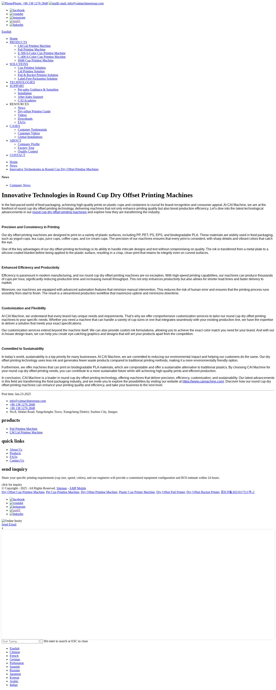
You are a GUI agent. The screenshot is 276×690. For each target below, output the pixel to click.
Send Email (9, 524)
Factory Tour (26, 147)
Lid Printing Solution (31, 71)
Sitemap (62, 488)
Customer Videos (29, 133)
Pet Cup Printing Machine (62, 492)
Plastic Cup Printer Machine (137, 492)
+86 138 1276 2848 (22, 404)
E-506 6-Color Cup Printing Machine (41, 53)
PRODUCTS (18, 42)
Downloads (25, 118)
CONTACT (17, 155)
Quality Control (28, 151)
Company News (20, 185)
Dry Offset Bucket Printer (202, 492)
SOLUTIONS (19, 64)
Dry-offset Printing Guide (34, 111)
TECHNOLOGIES (22, 82)
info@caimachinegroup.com (28, 401)
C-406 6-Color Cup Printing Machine (42, 56)
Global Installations (30, 137)
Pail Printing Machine (31, 49)
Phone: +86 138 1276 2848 (30, 3)
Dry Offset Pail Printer (170, 492)
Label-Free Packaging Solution (37, 78)
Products (15, 453)
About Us (16, 449)
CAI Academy (27, 100)
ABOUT (15, 140)
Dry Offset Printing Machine (99, 492)
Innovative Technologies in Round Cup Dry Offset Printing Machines (54, 169)
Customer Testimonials (32, 129)
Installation (25, 93)
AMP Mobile (77, 488)
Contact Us (17, 460)
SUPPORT (17, 86)
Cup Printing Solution (32, 67)
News (21, 107)
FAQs (21, 122)
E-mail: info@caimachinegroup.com (80, 3)
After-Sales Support (30, 97)
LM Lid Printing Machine (34, 46)
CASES (15, 126)
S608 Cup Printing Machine (36, 60)
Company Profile (29, 144)
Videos (22, 115)
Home (14, 38)
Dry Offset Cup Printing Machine (23, 492)
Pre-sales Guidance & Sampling (38, 89)
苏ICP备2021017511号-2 (237, 492)
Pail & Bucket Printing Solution (38, 75)
